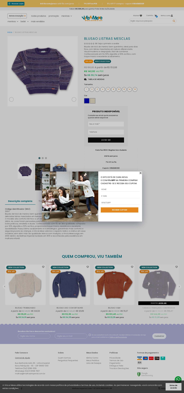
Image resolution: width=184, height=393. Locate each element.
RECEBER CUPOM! (119, 210)
